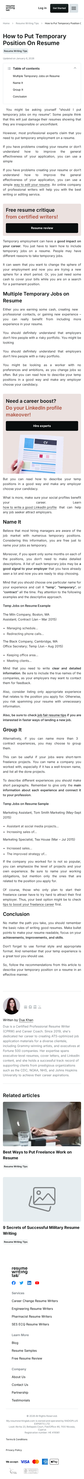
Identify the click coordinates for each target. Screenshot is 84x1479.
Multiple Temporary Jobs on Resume (36, 76)
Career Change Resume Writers (35, 1301)
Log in (42, 8)
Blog (15, 1343)
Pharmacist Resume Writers (32, 1316)
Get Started (59, 8)
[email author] (25, 1007)
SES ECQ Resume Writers (30, 1324)
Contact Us (20, 1385)
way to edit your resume (32, 185)
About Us (18, 1377)
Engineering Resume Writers (32, 1309)
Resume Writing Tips (27, 23)
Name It (18, 82)
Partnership (20, 1392)
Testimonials (21, 1400)
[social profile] (30, 1007)
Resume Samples (24, 1350)
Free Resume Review (27, 1358)
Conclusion (20, 96)
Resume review (42, 228)
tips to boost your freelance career (28, 904)
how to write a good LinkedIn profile (30, 507)
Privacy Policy (14, 1450)
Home (6, 23)
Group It (18, 89)
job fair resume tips (52, 715)
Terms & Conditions (16, 1439)
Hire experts (42, 426)
